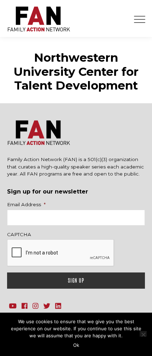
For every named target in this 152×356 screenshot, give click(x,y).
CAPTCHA (19, 234)
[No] (143, 334)
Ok (76, 345)
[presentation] (61, 253)
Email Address (26, 204)
